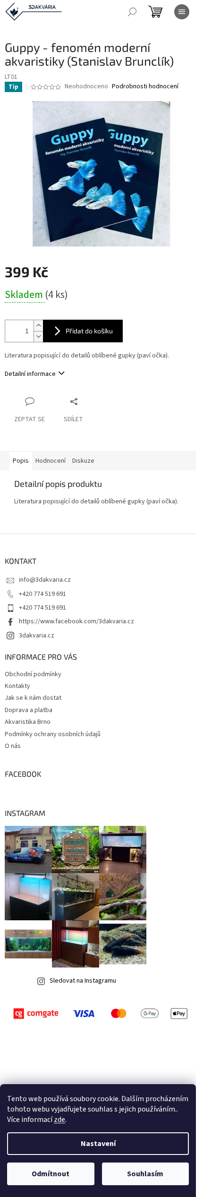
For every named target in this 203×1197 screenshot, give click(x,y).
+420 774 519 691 (42, 594)
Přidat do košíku (89, 331)
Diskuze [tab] (83, 461)
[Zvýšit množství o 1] (38, 325)
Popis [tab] (21, 461)
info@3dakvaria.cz (45, 580)
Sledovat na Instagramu (83, 980)
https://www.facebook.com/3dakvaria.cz (76, 621)
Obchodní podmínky (33, 674)
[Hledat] (132, 11)
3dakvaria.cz (36, 635)
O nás (13, 746)
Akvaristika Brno (28, 722)
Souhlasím (145, 1174)
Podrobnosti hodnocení (145, 86)
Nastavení (98, 1143)
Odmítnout (50, 1174)
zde (59, 1119)
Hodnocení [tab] (50, 461)
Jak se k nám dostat (33, 698)
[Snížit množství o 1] (38, 336)
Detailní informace (30, 374)
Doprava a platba (28, 710)
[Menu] (181, 11)
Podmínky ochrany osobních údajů (53, 734)
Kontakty (17, 686)
